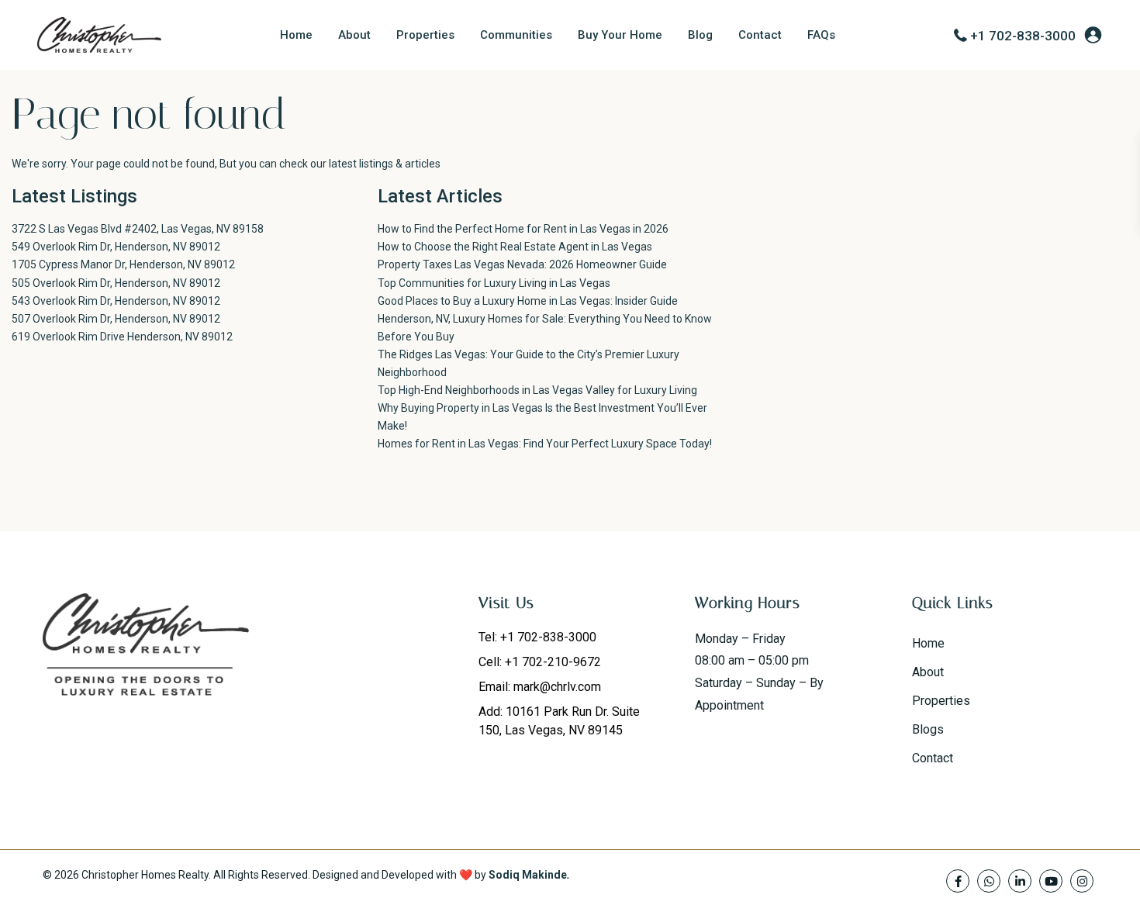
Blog (700, 35)
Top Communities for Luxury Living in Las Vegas (494, 283)
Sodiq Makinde (528, 875)
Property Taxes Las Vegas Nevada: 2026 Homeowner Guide (522, 264)
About (354, 35)
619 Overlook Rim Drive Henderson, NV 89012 (122, 336)
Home (296, 35)
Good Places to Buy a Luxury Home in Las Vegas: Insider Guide (528, 301)
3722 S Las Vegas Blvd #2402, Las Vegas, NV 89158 (138, 229)
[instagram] (1081, 881)
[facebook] (957, 881)
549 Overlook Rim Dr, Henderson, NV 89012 (116, 246)
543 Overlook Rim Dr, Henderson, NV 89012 (116, 301)
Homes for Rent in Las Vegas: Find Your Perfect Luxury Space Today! (545, 443)
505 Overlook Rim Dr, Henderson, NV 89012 (116, 283)
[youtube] (1050, 881)
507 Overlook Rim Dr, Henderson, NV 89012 (116, 319)
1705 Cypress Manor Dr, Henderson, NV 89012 (123, 264)
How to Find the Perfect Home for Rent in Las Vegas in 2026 (523, 229)
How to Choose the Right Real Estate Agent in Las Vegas (515, 246)
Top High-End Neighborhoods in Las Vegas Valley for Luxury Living (537, 390)
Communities (516, 35)
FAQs (821, 35)
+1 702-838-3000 (1023, 35)
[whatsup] (988, 881)
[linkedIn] (1019, 881)
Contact (760, 35)
